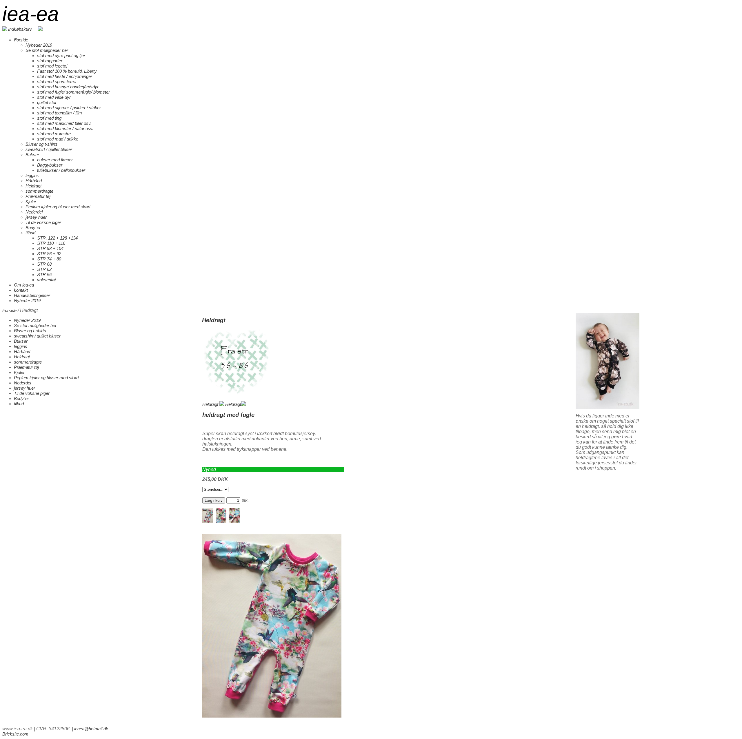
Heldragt (210, 404)
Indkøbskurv (20, 29)
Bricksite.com (15, 733)
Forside (9, 310)
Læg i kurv (214, 500)
